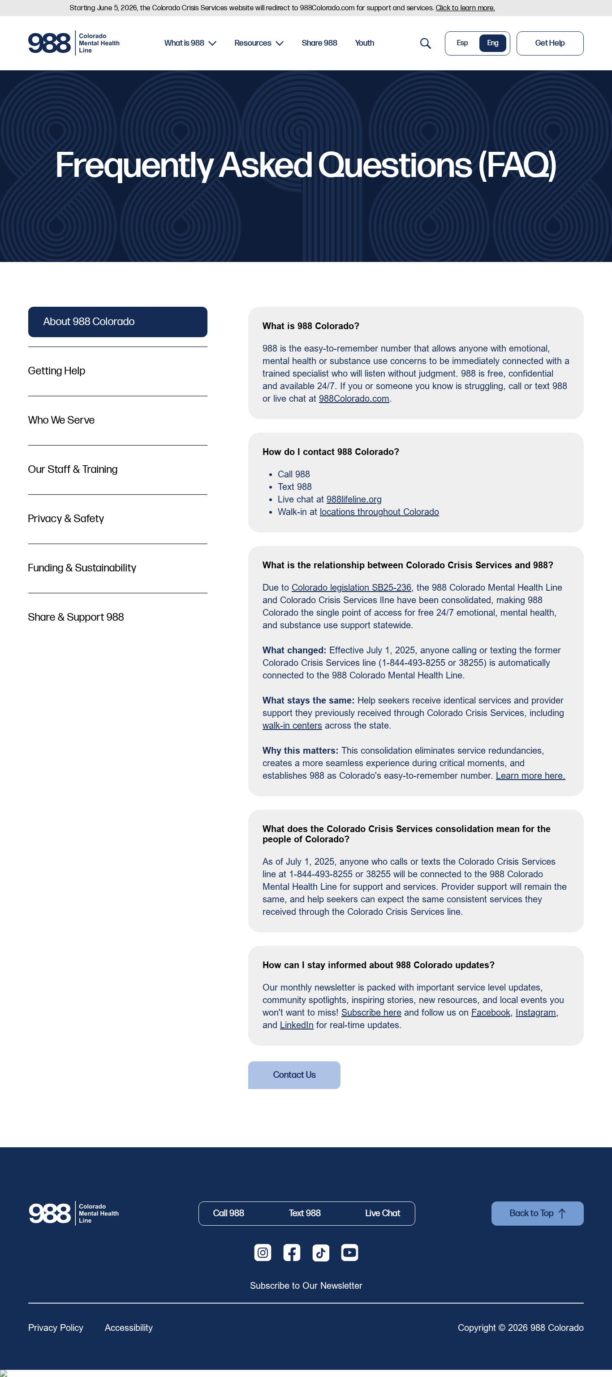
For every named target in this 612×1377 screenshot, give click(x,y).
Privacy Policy (55, 1327)
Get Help (550, 43)
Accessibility (129, 1327)
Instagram (536, 1012)
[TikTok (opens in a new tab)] (320, 1252)
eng (493, 43)
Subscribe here (371, 1012)
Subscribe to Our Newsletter (306, 1285)
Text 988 (305, 1213)
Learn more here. (530, 775)
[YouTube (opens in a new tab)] (349, 1252)
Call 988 (228, 1213)
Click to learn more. (465, 8)
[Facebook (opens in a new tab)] (292, 1252)
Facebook (490, 1012)
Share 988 (319, 43)
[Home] (75, 43)
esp (462, 43)
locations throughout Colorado (379, 511)
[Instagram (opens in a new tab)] (263, 1252)
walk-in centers (292, 725)
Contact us (294, 1075)
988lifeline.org (354, 499)
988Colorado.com (354, 398)
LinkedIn (297, 1025)
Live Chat (383, 1213)
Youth (364, 43)
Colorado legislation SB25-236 (351, 587)
